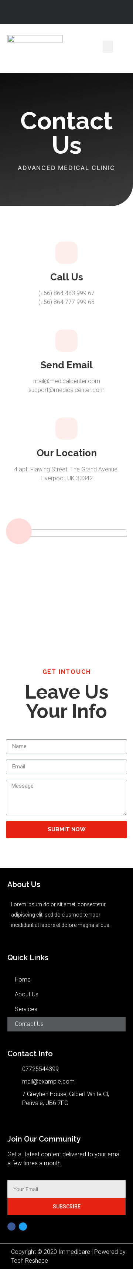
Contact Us (29, 1023)
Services (26, 1009)
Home (23, 979)
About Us (26, 994)
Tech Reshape (29, 1260)
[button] (108, 47)
